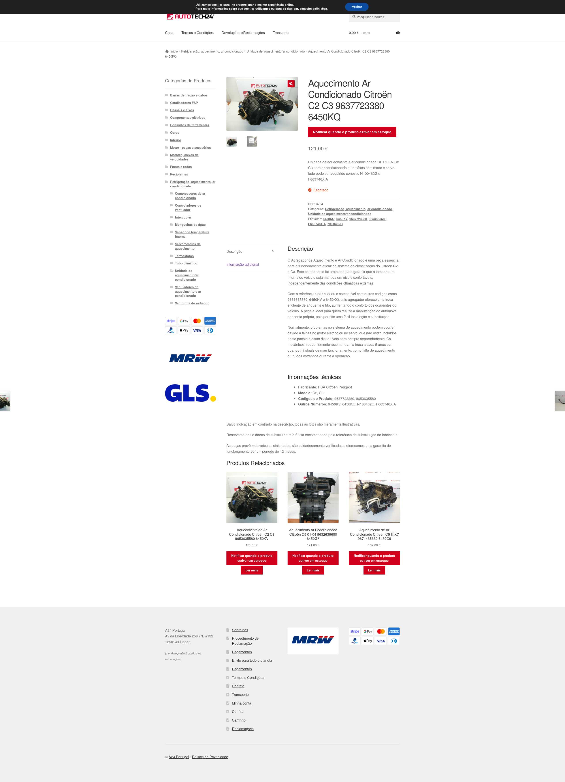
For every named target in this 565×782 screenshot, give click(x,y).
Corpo (174, 132)
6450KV (342, 219)
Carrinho (239, 720)
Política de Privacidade (210, 756)
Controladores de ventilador (188, 207)
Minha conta (241, 703)
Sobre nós (240, 629)
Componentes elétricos (187, 117)
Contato (238, 685)
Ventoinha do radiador (192, 303)
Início (174, 51)
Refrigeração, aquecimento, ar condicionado (212, 51)
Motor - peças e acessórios (190, 147)
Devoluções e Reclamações (243, 32)
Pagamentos (242, 651)
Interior (175, 140)
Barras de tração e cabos (189, 95)
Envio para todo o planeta (252, 660)
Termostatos (184, 256)
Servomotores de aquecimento (188, 246)
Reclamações (243, 728)
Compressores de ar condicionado (190, 195)
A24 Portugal (179, 756)
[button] (291, 83)
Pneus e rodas (181, 166)
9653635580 (377, 219)
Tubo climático (186, 263)
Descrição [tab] (234, 251)
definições (320, 9)
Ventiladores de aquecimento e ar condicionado (188, 291)
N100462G (335, 224)
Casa (169, 32)
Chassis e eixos (182, 110)
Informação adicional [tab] (242, 264)
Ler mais (251, 570)
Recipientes (179, 174)
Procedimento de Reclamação (245, 641)
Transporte (281, 32)
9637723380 (358, 219)
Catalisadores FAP (184, 102)
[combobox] (374, 16)
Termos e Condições (197, 32)
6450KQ (329, 219)
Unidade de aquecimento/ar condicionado (276, 51)
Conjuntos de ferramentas (189, 125)
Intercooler (183, 217)
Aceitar (357, 7)
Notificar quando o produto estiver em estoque (352, 131)
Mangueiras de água (190, 224)
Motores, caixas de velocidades (184, 157)
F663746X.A (317, 224)
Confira (237, 711)
